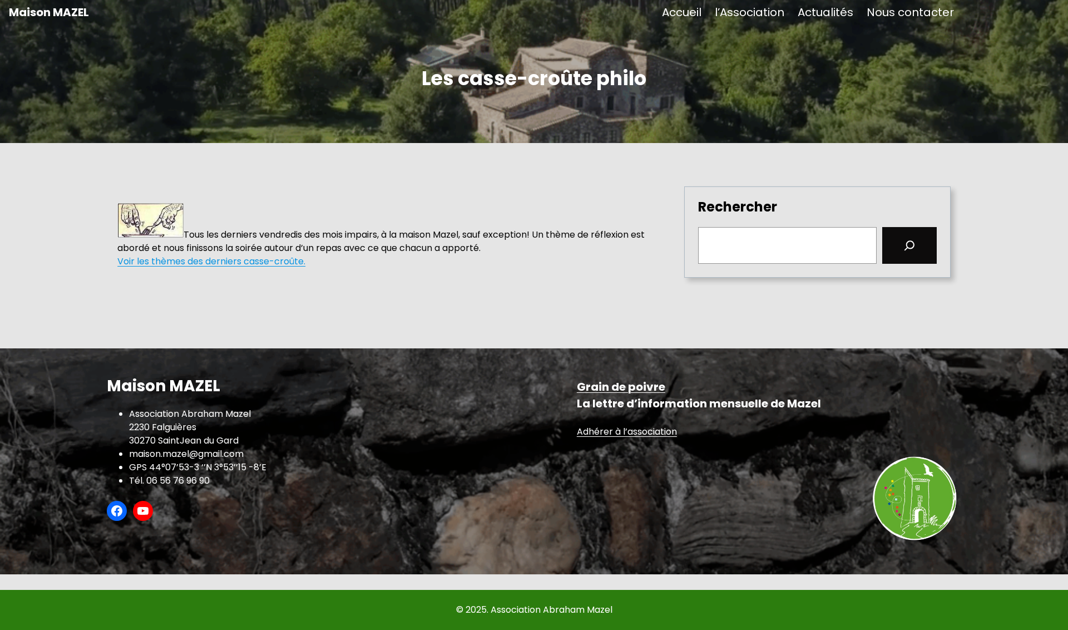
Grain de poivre (621, 387)
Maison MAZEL (49, 12)
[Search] (909, 245)
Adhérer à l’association (627, 431)
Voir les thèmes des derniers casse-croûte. (211, 261)
